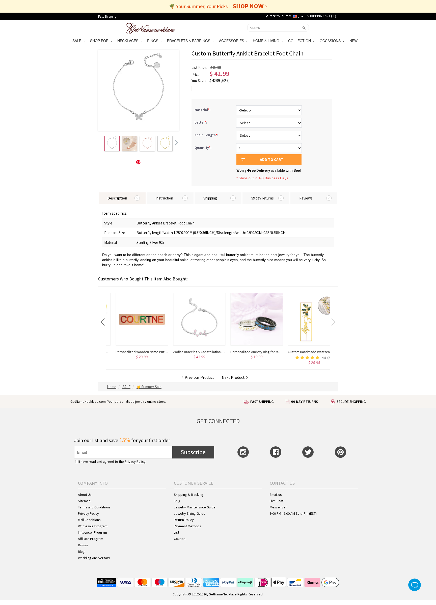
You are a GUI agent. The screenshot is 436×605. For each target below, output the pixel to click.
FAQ (177, 501)
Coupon (179, 538)
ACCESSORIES (232, 40)
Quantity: (203, 148)
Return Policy (184, 519)
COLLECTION (300, 40)
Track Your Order (279, 16)
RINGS (153, 40)
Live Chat (276, 501)
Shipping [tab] (210, 198)
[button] (102, 322)
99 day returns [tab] (262, 198)
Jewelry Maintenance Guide (194, 507)
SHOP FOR (100, 40)
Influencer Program (92, 532)
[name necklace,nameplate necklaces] (150, 27)
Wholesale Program (92, 526)
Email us (276, 494)
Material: (203, 110)
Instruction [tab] (164, 198)
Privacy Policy (135, 461)
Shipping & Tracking (188, 494)
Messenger (278, 507)
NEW (354, 40)
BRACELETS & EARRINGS (189, 40)
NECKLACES (128, 40)
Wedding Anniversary (94, 558)
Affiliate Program (90, 538)
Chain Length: (207, 135)
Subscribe (193, 452)
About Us (85, 494)
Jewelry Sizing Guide (189, 513)
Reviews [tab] (306, 198)
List (176, 532)
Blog (81, 551)
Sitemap (84, 501)
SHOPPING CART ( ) (321, 16)
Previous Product (198, 377)
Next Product (234, 377)
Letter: (201, 122)
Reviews (83, 545)
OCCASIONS (331, 40)
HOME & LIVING (267, 40)
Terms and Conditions (94, 507)
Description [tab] (117, 198)
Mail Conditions (89, 519)
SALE (77, 40)
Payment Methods (187, 526)
